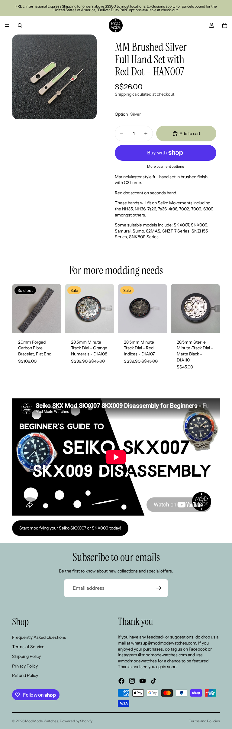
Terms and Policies (204, 721)
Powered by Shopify (76, 721)
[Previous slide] (18, 308)
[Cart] (224, 25)
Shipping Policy (26, 656)
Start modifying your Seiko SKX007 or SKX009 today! (70, 528)
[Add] (104, 323)
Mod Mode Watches (41, 721)
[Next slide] (54, 308)
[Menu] (7, 25)
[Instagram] (132, 680)
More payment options (165, 166)
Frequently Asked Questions (39, 637)
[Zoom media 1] (54, 77)
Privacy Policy (25, 665)
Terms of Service (28, 646)
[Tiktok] (153, 680)
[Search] (20, 25)
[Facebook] (121, 680)
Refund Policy (25, 675)
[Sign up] (159, 588)
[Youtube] (142, 680)
